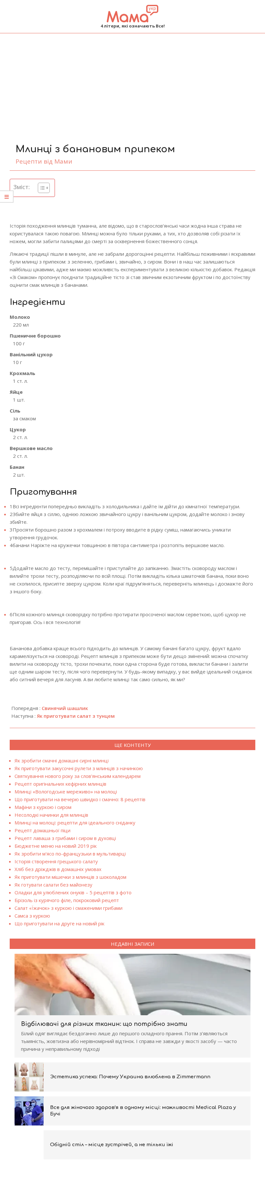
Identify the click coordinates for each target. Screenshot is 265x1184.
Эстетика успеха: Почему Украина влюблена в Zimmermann (130, 1077)
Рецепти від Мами (44, 161)
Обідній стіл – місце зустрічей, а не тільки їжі (111, 1144)
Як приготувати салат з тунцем (76, 716)
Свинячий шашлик (65, 708)
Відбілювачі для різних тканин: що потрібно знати (104, 1024)
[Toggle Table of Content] (40, 187)
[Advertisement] (132, 82)
